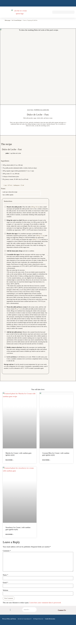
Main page (7, 20)
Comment (7, 551)
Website (5, 590)
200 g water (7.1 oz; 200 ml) (11, 173)
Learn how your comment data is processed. (45, 603)
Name (5, 575)
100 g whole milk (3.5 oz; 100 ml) (13, 165)
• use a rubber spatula (7, 194)
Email (5, 582)
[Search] (34, 609)
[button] (47, 12)
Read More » (9, 460)
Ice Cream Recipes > (17, 20)
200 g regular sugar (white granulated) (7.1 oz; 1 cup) (18, 171)
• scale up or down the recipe (9, 192)
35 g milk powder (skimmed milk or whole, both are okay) (20, 168)
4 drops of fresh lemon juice (11, 176)
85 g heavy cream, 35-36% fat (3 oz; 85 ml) (15, 179)
